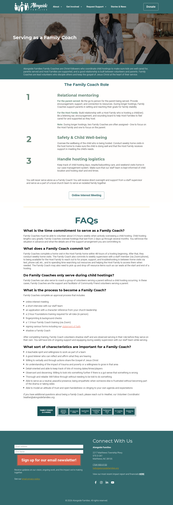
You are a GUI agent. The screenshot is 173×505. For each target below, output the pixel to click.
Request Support (94, 6)
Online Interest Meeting (86, 195)
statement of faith (71, 326)
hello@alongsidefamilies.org (106, 468)
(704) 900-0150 (100, 465)
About (56, 6)
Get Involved (72, 6)
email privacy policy (31, 479)
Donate (150, 6)
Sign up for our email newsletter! (48, 460)
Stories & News (118, 6)
